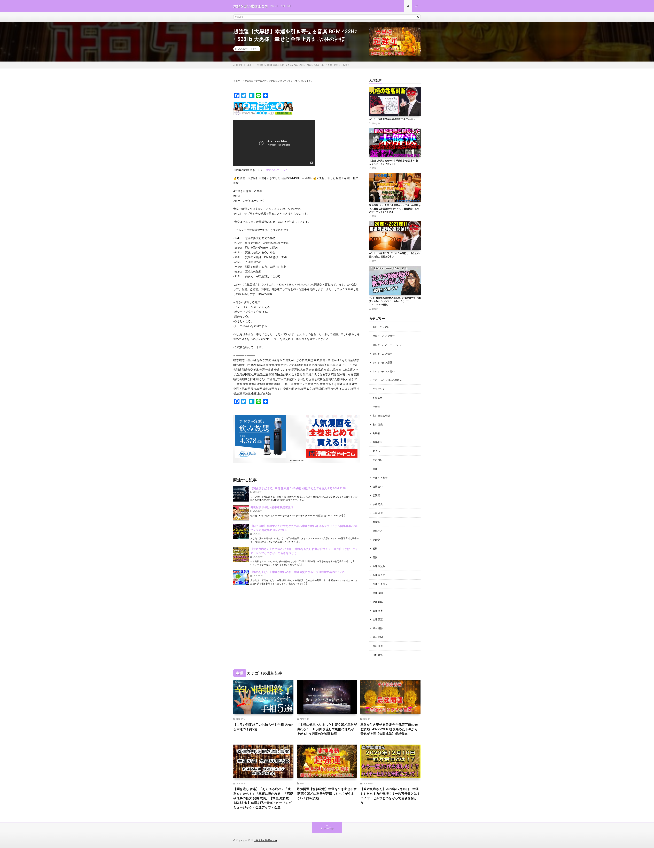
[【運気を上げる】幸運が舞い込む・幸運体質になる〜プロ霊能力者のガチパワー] (241, 577)
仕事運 (376, 406)
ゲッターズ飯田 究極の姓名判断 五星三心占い (392, 119)
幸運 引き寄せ (380, 477)
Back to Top (327, 828)
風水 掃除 (378, 628)
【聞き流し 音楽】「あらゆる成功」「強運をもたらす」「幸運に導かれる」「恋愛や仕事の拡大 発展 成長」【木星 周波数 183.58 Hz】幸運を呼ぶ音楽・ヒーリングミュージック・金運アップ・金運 (263, 798)
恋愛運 (376, 495)
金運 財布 (378, 610)
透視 (374, 168)
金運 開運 (378, 619)
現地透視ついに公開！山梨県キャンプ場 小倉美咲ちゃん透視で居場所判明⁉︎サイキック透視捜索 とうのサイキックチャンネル (395, 208)
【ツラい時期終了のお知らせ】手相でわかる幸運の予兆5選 (263, 727)
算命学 (376, 539)
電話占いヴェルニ (277, 169)
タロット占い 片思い (384, 371)
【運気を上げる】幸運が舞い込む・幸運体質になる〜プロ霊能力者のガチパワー (299, 571)
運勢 (374, 261)
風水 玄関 (378, 637)
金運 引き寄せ (380, 583)
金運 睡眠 (378, 601)
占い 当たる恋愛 (381, 415)
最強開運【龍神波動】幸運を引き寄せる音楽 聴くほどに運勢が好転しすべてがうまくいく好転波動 (327, 793)
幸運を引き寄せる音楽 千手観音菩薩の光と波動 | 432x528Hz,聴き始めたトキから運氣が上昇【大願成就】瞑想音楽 (389, 729)
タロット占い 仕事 (382, 353)
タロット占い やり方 (384, 335)
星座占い (377, 530)
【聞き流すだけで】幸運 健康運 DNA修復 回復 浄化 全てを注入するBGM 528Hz (298, 488)
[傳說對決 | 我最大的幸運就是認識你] (241, 512)
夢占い (376, 451)
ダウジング (379, 389)
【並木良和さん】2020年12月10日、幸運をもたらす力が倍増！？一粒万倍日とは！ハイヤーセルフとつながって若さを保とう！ (390, 796)
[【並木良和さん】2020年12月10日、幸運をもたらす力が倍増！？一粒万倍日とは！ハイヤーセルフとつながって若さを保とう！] (241, 554)
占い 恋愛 (378, 424)
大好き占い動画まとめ (265, 840)
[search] (418, 17)
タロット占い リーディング (387, 344)
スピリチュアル (381, 326)
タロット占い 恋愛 (382, 362)
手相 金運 (378, 513)
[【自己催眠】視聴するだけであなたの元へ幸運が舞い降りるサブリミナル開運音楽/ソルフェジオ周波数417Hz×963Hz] (241, 531)
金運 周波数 (379, 566)
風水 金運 (378, 654)
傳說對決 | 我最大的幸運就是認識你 (271, 507)
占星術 (376, 433)
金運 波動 (378, 592)
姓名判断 (376, 123)
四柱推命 (377, 442)
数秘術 (375, 309)
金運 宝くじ (379, 575)
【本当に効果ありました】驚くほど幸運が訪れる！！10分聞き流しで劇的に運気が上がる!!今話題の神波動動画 (327, 729)
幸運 (255, 49)
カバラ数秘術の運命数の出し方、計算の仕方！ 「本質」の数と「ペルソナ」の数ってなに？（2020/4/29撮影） (395, 301)
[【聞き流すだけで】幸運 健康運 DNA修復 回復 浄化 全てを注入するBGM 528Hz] (241, 494)
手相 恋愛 (378, 504)
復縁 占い (378, 486)
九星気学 (377, 397)
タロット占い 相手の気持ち (387, 380)
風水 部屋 (378, 646)
